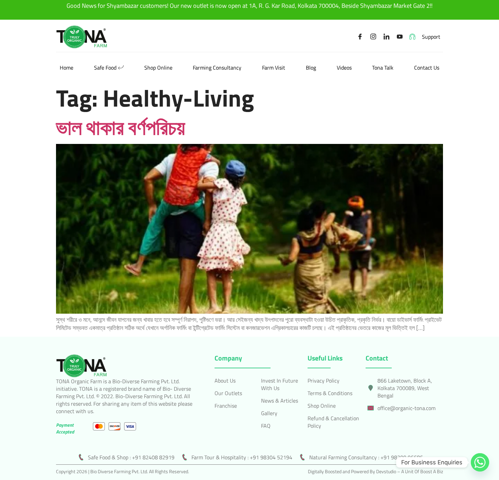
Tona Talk (382, 67)
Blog (311, 67)
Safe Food (105, 67)
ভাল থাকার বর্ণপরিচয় (120, 127)
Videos (344, 67)
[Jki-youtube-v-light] (400, 36)
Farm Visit (273, 67)
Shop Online (158, 67)
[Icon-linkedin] (386, 36)
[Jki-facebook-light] (360, 36)
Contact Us (426, 67)
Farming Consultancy (217, 67)
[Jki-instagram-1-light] (373, 36)
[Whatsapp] (480, 462)
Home (66, 67)
